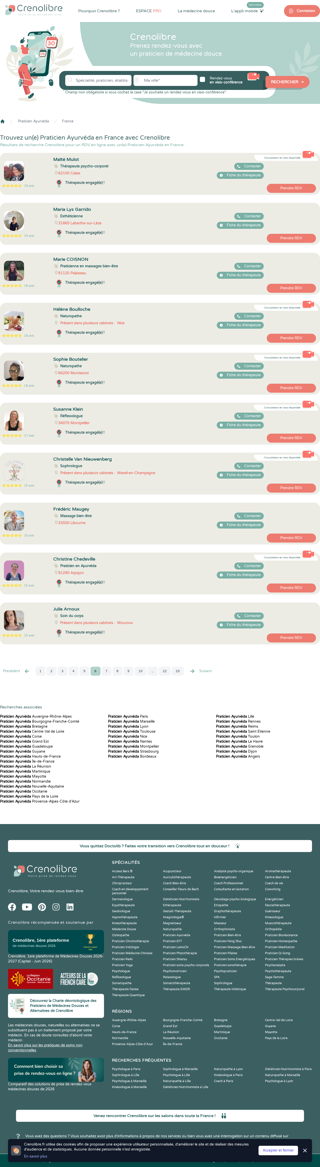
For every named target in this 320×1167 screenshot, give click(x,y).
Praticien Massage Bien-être (234, 947)
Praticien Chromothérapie (130, 941)
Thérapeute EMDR (176, 989)
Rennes (238, 721)
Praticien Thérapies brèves (284, 959)
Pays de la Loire (29, 796)
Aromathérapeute (278, 871)
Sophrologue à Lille (125, 1075)
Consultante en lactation (231, 889)
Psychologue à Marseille (129, 1081)
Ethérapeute (172, 905)
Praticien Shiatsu (175, 959)
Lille (235, 716)
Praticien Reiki (122, 959)
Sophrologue (223, 983)
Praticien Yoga (122, 965)
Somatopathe (122, 983)
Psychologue (121, 971)
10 (140, 671)
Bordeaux (132, 756)
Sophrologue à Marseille (180, 1069)
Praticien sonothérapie (230, 965)
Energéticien (274, 899)
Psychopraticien (225, 971)
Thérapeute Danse (125, 989)
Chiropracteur (122, 883)
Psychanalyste (275, 965)
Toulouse (132, 731)
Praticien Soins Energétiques (234, 959)
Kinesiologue (274, 917)
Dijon (236, 751)
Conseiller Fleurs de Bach (181, 889)
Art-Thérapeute (123, 877)
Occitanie (23, 791)
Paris (128, 716)
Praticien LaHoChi (175, 947)
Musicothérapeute (278, 923)
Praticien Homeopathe (281, 941)
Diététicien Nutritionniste (181, 899)
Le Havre (239, 741)
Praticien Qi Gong (277, 953)
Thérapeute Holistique (230, 989)
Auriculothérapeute (177, 877)
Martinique (25, 771)
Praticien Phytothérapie (180, 953)
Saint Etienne (243, 731)
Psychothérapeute (278, 971)
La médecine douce (196, 10)
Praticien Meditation (279, 947)
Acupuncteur (172, 871)
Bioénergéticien (225, 877)
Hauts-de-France (30, 756)
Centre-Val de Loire (32, 731)
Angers (238, 756)
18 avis (29, 286)
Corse (21, 736)
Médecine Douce (124, 929)
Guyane (22, 751)
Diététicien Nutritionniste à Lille (185, 1087)
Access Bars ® (122, 871)
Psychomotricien (174, 971)
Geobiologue (121, 911)
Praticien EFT (172, 941)
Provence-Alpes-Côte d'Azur (40, 801)
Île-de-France (27, 761)
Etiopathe (221, 905)
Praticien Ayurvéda (33, 121)
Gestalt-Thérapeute (177, 911)
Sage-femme (274, 977)
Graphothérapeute (227, 911)
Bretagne (24, 726)
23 (178, 671)
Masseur (220, 923)
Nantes (130, 741)
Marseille (131, 721)
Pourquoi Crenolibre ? (99, 10)
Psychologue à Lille (176, 1075)
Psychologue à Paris (126, 1069)
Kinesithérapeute (124, 923)
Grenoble (240, 746)
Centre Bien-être (277, 877)
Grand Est (24, 741)
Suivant (205, 671)
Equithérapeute (123, 905)
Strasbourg (133, 751)
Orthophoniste (224, 929)
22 (165, 671)
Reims (237, 726)
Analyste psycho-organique (233, 871)
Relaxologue (172, 977)
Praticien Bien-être (227, 935)
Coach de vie (274, 883)
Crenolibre (18, 890)
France (68, 121)
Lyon (128, 726)
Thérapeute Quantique (128, 995)
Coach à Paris (223, 1081)
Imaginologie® (173, 917)
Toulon (238, 736)
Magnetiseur (172, 923)
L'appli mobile (246, 10)
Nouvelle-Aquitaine (32, 786)
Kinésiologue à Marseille (129, 1087)
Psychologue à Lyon (279, 1081)
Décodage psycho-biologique (235, 899)
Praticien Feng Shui (228, 941)
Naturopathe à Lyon (228, 1069)
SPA (217, 977)
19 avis (29, 186)
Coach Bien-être (174, 883)
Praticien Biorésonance (281, 935)
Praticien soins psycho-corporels (186, 965)
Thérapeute (273, 983)
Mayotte (23, 776)
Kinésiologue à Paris (228, 1075)
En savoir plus (35, 1156)
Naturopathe (172, 929)
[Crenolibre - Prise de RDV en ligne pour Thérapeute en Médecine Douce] (34, 10)
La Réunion (25, 766)
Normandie (25, 781)
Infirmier (220, 917)
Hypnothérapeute (125, 917)
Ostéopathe (120, 935)
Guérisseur (272, 911)
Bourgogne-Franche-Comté (39, 721)
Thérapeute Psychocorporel (284, 989)
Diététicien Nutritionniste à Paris (288, 1069)
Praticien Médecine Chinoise (132, 953)
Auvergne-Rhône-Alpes (36, 716)
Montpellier (133, 746)
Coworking (272, 889)
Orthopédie (273, 929)
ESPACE (149, 10)
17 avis (29, 435)
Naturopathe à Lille (177, 1081)
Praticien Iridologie (125, 947)
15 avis (29, 485)
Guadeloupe (26, 746)
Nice (127, 736)
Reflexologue (121, 977)
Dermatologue (122, 899)
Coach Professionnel (228, 883)
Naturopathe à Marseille (282, 1075)
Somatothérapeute (176, 983)
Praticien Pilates (225, 953)
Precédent (11, 671)
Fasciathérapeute (277, 905)
